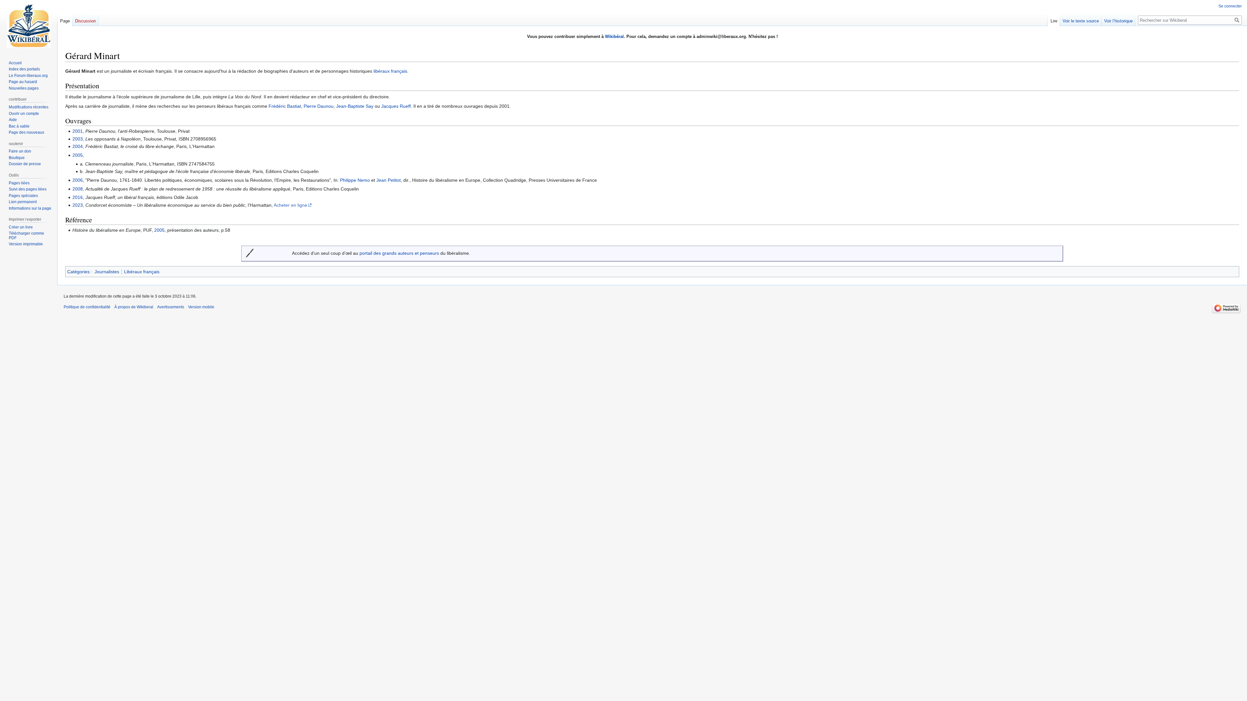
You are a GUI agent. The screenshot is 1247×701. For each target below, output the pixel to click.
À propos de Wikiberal (133, 307)
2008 (77, 188)
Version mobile (201, 307)
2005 (77, 155)
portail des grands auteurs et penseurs (399, 253)
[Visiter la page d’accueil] (29, 26)
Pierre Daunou (319, 106)
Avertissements (170, 307)
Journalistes (106, 271)
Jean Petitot (388, 180)
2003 (77, 138)
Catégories (78, 271)
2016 (77, 197)
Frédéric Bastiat (285, 106)
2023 (77, 205)
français (399, 71)
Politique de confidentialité (87, 307)
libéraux (381, 71)
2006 (77, 180)
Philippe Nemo (355, 180)
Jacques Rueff (396, 106)
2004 (77, 146)
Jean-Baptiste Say (354, 106)
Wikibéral (614, 36)
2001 (77, 131)
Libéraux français (141, 271)
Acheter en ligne (290, 205)
